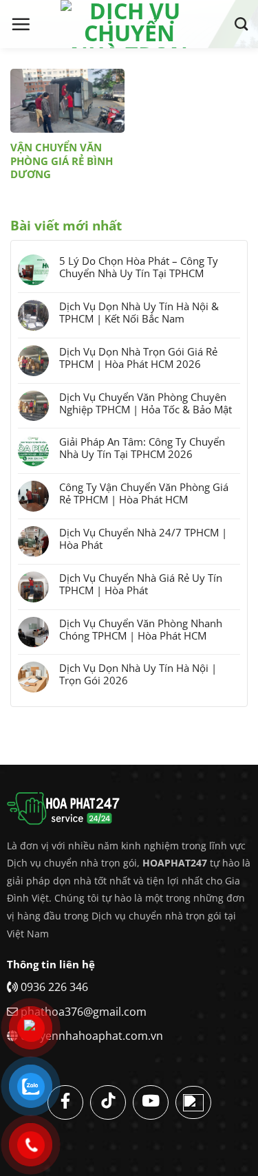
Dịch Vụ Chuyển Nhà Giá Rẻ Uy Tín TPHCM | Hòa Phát (140, 583)
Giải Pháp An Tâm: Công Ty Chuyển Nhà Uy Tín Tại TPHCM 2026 (142, 447)
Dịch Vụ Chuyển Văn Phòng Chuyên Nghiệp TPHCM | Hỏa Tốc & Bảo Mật (145, 403)
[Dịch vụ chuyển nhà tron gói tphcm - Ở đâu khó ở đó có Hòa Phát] (129, 24)
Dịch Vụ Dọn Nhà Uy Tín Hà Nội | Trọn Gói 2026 (138, 674)
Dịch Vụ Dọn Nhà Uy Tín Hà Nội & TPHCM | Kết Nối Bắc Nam (139, 312)
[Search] (241, 24)
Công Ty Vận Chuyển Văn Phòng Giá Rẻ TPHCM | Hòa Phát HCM (143, 493)
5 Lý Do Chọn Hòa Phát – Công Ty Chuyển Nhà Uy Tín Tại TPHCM (138, 266)
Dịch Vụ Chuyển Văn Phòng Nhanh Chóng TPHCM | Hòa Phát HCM (140, 629)
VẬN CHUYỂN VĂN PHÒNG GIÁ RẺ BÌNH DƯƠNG (61, 161)
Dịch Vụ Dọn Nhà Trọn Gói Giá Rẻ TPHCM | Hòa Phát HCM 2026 (138, 357)
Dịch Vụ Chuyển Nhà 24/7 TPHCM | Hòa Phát (143, 538)
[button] (20, 24)
